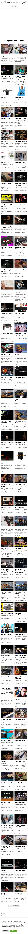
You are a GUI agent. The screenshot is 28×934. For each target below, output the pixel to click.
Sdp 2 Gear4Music (20, 782)
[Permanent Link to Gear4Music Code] (7, 501)
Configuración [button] (5, 930)
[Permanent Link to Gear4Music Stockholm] (7, 864)
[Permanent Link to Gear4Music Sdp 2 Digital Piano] (7, 415)
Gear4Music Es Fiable (21, 141)
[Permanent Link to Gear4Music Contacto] (7, 607)
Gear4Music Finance (20, 55)
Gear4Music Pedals (20, 870)
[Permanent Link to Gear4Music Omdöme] (21, 520)
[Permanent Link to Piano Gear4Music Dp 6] (7, 327)
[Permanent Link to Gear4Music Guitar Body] (7, 455)
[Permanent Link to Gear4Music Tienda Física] (21, 371)
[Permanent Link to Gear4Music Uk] (7, 156)
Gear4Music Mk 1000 (6, 183)
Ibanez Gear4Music (6, 655)
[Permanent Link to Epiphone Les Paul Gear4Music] (21, 670)
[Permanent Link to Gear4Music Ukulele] (21, 327)
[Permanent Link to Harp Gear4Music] (21, 263)
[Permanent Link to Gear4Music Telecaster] (21, 285)
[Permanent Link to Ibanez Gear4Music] (7, 649)
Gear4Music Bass (5, 76)
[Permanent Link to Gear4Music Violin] (21, 436)
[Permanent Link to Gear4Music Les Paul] (21, 628)
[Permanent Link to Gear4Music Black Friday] (21, 713)
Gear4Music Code (6, 507)
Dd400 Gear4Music (20, 802)
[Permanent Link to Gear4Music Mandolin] (7, 371)
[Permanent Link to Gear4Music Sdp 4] (21, 840)
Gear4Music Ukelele (20, 118)
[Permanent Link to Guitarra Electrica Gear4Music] (21, 70)
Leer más (18, 928)
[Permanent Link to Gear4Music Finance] (21, 49)
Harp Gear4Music (19, 270)
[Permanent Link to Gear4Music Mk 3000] (7, 393)
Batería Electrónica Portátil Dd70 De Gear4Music (6, 848)
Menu (15, 6)
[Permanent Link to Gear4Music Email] (21, 198)
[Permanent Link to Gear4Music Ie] (21, 91)
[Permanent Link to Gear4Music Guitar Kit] (7, 628)
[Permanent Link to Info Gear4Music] (21, 501)
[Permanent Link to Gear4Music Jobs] (21, 542)
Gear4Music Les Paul (20, 634)
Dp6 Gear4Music (19, 400)
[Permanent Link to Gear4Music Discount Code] (7, 241)
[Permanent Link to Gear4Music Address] (21, 455)
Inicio (2, 916)
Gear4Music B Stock (6, 782)
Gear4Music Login (6, 291)
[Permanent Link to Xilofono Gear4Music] (7, 819)
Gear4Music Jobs (19, 548)
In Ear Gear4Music (6, 698)
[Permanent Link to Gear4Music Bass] (7, 70)
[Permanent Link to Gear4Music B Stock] (7, 776)
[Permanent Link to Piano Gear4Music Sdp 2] (21, 241)
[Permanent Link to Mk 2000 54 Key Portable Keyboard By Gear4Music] (7, 563)
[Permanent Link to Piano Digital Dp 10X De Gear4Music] (7, 713)
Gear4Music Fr (5, 141)
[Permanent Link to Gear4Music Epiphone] (7, 436)
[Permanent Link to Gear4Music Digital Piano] (7, 49)
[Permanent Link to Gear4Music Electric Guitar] (21, 415)
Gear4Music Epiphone (7, 442)
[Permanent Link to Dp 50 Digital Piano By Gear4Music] (21, 177)
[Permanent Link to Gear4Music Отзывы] (7, 734)
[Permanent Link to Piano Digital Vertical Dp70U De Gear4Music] (21, 649)
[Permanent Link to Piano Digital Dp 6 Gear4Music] (7, 263)
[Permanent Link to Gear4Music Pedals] (21, 864)
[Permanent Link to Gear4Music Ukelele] (21, 112)
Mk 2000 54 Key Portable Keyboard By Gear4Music (7, 571)
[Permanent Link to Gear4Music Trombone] (7, 755)
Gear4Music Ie (19, 97)
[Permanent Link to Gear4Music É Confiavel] (7, 542)
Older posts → (16, 905)
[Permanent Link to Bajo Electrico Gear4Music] (21, 887)
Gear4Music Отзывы (7, 740)
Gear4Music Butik (6, 527)
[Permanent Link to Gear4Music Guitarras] (21, 219)
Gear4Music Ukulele (20, 333)
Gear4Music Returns (20, 484)
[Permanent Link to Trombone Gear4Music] (21, 348)
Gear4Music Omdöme (20, 527)
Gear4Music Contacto (7, 613)
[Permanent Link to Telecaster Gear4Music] (7, 887)
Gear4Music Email (20, 204)
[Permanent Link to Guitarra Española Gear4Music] (21, 819)
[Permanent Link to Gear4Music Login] (7, 285)
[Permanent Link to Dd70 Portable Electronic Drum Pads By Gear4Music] (21, 563)
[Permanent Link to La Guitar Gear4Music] (7, 307)
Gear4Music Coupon (6, 677)
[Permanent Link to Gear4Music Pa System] (7, 91)
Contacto (3, 913)
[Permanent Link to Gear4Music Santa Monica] (7, 478)
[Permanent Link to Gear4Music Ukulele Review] (7, 112)
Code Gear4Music (19, 313)
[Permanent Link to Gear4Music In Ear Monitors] (21, 692)
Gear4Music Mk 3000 (7, 400)
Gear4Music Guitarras (21, 226)
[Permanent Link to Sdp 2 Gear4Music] (21, 776)
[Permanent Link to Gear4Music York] (7, 348)
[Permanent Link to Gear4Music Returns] (21, 478)
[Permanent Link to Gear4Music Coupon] (7, 670)
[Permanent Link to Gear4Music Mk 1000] (7, 177)
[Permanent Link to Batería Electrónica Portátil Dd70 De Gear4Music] (7, 840)
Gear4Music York (6, 354)
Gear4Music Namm (20, 761)
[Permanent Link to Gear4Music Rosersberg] (21, 607)
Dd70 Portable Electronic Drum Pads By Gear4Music (21, 571)
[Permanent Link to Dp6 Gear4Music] (21, 393)
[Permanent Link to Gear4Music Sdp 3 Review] (21, 734)
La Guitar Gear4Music (7, 313)
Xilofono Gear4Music (7, 825)
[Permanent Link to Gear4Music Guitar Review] (7, 586)
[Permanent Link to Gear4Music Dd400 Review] (21, 156)
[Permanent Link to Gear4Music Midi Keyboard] (7, 796)
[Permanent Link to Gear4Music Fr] (7, 135)
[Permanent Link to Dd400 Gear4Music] (21, 796)
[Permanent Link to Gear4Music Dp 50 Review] (21, 586)
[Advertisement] (14, 23)
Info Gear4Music (19, 507)
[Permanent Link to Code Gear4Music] (21, 307)
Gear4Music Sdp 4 (20, 846)
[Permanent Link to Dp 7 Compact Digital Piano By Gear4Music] (7, 219)
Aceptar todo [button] (14, 930)
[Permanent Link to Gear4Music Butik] (7, 520)
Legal (2, 911)
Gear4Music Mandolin (7, 377)
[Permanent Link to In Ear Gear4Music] (7, 692)
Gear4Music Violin (20, 442)
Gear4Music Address (20, 462)
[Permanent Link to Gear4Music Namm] (21, 755)
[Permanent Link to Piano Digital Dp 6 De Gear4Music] (7, 198)
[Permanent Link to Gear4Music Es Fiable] (21, 135)
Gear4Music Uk (5, 162)
